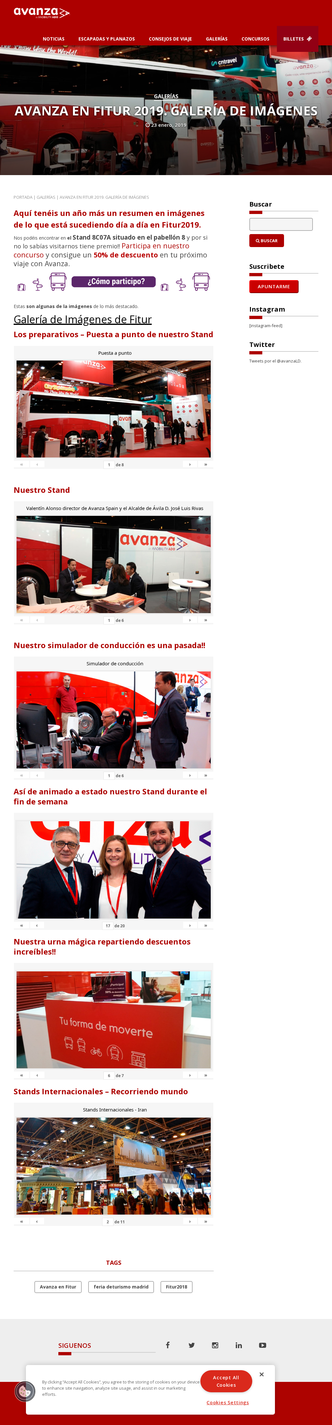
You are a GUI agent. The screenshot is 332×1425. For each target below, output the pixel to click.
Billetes (294, 39)
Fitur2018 (176, 1287)
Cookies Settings (228, 1402)
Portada (23, 197)
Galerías (217, 39)
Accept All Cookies (226, 1381)
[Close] (262, 1374)
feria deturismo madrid (121, 1287)
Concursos (255, 39)
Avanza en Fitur (58, 1287)
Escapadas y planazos (106, 39)
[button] (25, 1391)
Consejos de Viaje (170, 39)
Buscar (269, 240)
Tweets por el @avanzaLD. (275, 361)
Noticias (54, 39)
